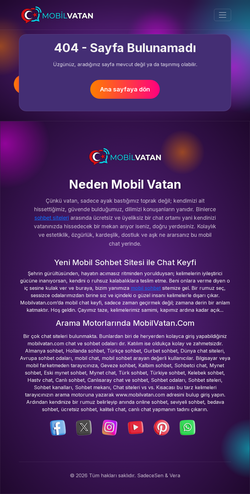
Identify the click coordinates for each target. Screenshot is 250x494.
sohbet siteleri (51, 218)
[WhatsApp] (187, 427)
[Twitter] (84, 427)
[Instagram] (110, 427)
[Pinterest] (161, 427)
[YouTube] (135, 427)
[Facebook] (58, 427)
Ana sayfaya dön (125, 89)
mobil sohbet (146, 288)
